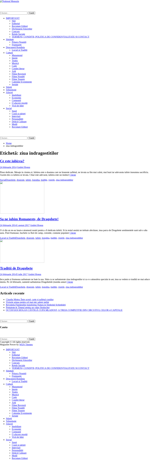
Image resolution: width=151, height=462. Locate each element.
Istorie (15, 58)
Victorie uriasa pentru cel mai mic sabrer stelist (27, 302)
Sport (14, 111)
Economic (16, 97)
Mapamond (17, 55)
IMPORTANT (13, 18)
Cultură (9, 52)
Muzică (15, 63)
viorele (51, 180)
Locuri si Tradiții (19, 50)
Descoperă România (15, 47)
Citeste (73, 175)
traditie (44, 180)
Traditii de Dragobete (16, 268)
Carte (14, 66)
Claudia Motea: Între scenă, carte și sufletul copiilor (30, 299)
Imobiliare (16, 95)
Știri (14, 21)
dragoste (20, 180)
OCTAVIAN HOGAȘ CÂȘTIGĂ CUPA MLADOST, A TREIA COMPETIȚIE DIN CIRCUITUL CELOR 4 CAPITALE (64, 310)
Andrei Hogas (23, 167)
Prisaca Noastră (19, 42)
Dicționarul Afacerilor (22, 29)
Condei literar (18, 68)
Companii (16, 100)
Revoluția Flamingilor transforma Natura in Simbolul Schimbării (36, 305)
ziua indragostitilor (64, 180)
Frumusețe (17, 44)
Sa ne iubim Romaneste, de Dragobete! (29, 219)
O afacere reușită (19, 103)
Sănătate (10, 39)
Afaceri (9, 92)
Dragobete (10, 180)
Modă (14, 124)
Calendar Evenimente (22, 82)
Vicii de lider (18, 105)
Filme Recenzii (19, 74)
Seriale (15, 84)
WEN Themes (26, 344)
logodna (36, 180)
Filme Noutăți (18, 76)
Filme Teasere (18, 79)
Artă (14, 71)
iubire (28, 180)
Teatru (15, 60)
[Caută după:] (14, 13)
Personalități (17, 119)
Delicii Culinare (19, 121)
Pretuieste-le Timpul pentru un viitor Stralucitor (28, 307)
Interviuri (16, 116)
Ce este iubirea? (12, 161)
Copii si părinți (19, 113)
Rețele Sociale (18, 34)
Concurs (16, 31)
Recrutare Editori (20, 26)
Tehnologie (11, 90)
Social (9, 108)
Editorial (16, 23)
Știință (9, 87)
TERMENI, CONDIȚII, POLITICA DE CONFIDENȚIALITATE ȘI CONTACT (50, 36)
